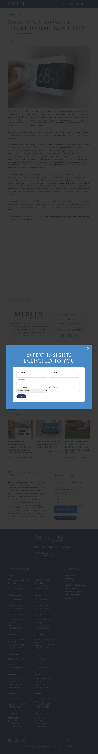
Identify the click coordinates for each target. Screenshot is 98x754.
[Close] (88, 348)
